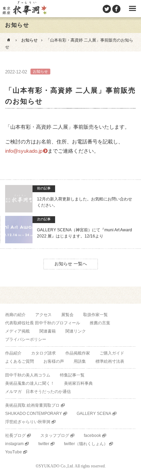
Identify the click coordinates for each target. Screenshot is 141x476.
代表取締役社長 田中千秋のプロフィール (42, 323)
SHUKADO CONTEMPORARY (33, 413)
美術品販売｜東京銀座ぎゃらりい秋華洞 (24, 8)
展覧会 (67, 314)
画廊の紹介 (15, 314)
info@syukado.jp (23, 151)
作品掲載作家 (77, 353)
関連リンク (75, 331)
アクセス (43, 314)
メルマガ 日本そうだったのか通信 (38, 391)
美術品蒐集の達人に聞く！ (29, 383)
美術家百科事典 (78, 383)
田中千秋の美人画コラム (27, 375)
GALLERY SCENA (94, 413)
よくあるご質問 (19, 361)
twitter (43, 443)
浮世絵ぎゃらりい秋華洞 (27, 421)
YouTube (13, 452)
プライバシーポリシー (25, 339)
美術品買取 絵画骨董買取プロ (32, 405)
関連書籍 (47, 331)
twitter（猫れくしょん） (86, 443)
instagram (14, 443)
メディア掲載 (17, 331)
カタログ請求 (43, 353)
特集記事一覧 (72, 375)
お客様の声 (53, 361)
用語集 (80, 361)
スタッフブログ (54, 435)
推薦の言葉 (100, 323)
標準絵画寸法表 (109, 361)
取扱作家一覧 (95, 314)
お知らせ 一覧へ (70, 263)
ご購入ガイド (112, 353)
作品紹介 (13, 353)
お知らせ (29, 40)
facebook (92, 435)
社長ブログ (15, 435)
